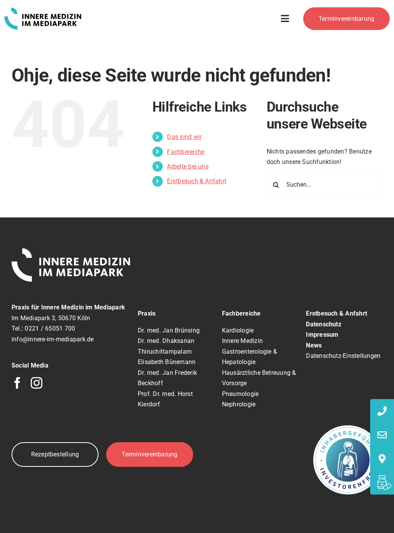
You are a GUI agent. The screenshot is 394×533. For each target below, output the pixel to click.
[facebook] (17, 383)
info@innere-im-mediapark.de (52, 339)
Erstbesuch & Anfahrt (196, 181)
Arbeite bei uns (188, 166)
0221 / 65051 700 (50, 328)
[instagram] (36, 383)
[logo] (42, 10)
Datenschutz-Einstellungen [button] (343, 355)
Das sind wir (184, 136)
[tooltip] (382, 411)
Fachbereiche (185, 151)
